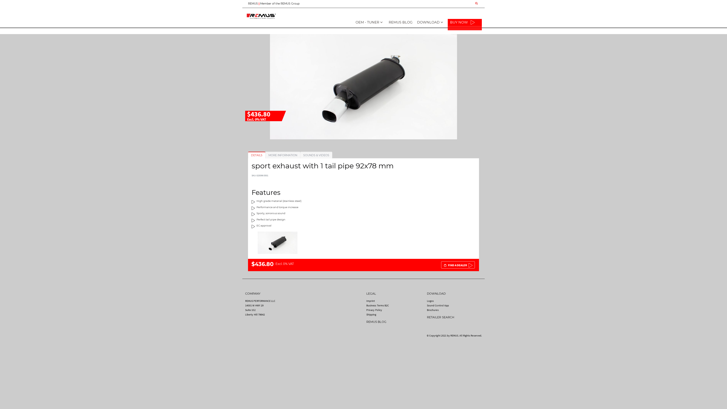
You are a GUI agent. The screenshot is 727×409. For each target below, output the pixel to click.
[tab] (256, 155)
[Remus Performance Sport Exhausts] (261, 16)
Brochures (433, 310)
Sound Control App (438, 305)
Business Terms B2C (377, 305)
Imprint (370, 301)
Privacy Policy (374, 310)
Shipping (371, 314)
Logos (430, 301)
